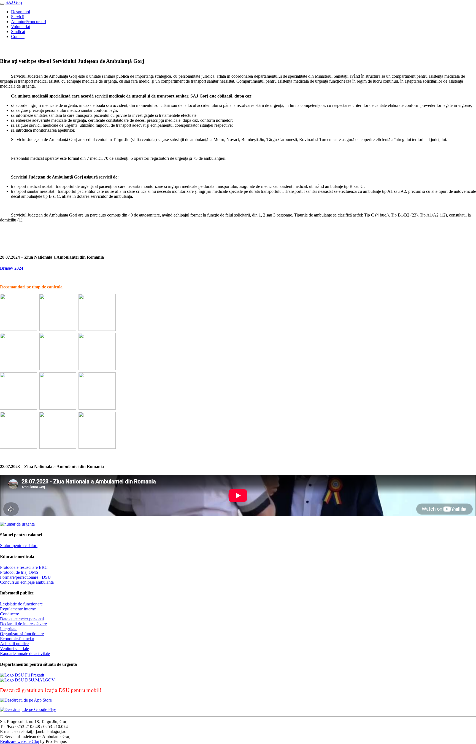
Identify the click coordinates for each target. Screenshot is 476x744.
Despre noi (20, 11)
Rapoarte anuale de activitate (25, 653)
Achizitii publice (14, 643)
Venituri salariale (14, 648)
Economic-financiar (17, 638)
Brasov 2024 (11, 268)
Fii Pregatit (34, 675)
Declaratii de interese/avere (23, 623)
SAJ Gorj (14, 2)
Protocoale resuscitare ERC (24, 567)
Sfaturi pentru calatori (18, 545)
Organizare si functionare (22, 633)
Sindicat (18, 31)
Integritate (8, 628)
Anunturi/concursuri (28, 21)
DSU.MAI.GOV (39, 680)
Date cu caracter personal (22, 618)
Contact (18, 36)
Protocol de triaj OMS (19, 572)
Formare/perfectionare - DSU (25, 577)
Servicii (17, 16)
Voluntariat (20, 26)
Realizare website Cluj (19, 741)
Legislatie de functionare (21, 604)
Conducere (9, 614)
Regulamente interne (18, 609)
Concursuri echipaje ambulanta (27, 582)
